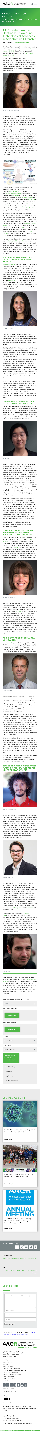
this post (25, 227)
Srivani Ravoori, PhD (22, 42)
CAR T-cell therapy (27, 1270)
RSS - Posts (12, 1029)
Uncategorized (32, 1258)
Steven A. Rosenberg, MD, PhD (12, 1421)
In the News (15, 1258)
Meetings (23, 1258)
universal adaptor (27, 197)
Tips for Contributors (11, 1080)
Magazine (10, 1372)
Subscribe (12, 1015)
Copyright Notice (9, 1391)
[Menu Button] (35, 4)
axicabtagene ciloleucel (13, 193)
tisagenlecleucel (14, 191)
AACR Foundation (8, 1366)
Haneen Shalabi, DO (9, 264)
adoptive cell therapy (12, 1270)
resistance (31, 199)
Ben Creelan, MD (8, 643)
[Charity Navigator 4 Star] (7, 1398)
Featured (6, 1258)
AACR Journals (7, 1362)
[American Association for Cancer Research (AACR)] (14, 4)
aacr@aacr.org (11, 1356)
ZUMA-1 (18, 611)
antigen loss (12, 280)
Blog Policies (9, 1076)
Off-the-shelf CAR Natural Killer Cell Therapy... (17, 1423)
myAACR (5, 1364)
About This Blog (10, 1067)
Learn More (8, 1139)
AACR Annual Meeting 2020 (11, 1418)
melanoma (29, 908)
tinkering (20, 206)
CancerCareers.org (8, 1376)
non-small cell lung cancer (14, 908)
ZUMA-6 (15, 547)
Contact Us (8, 1071)
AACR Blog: (14, 1370)
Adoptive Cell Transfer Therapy (17, 241)
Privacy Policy (8, 1389)
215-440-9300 (14, 1354)
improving (15, 195)
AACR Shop (6, 1381)
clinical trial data (30, 208)
